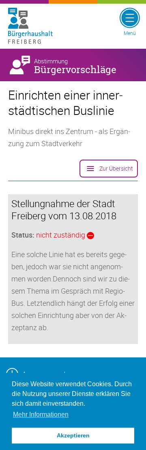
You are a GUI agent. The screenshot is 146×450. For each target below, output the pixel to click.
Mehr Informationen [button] (41, 414)
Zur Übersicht (116, 168)
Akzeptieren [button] (73, 435)
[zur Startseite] (32, 26)
